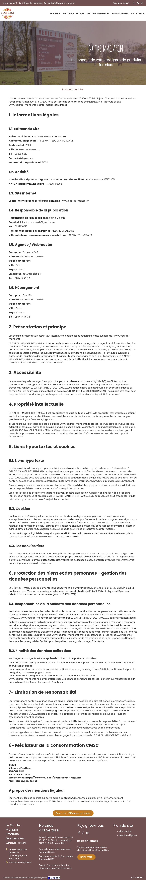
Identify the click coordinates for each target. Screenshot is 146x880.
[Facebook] (133, 3)
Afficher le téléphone (32, 3)
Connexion (137, 877)
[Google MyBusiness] (138, 3)
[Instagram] (141, 3)
